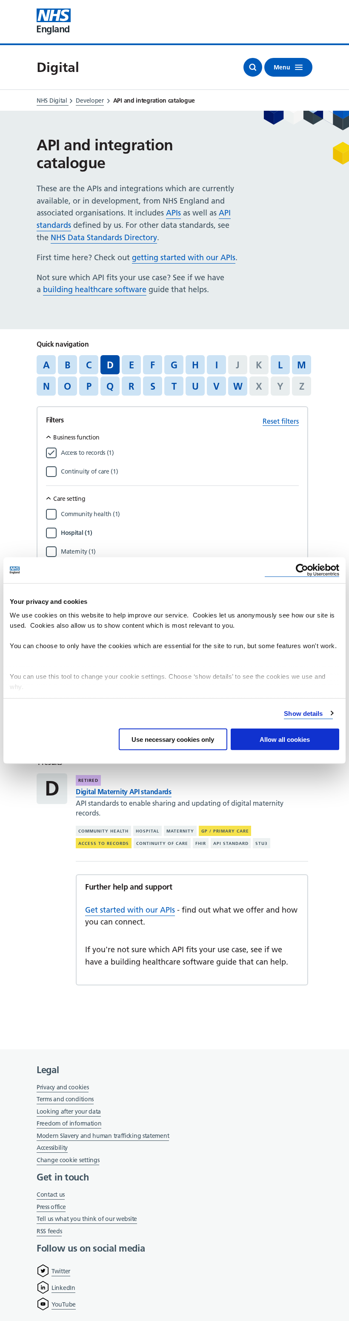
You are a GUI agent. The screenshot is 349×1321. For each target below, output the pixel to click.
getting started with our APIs (183, 257)
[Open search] (252, 67)
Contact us (51, 1194)
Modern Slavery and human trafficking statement (103, 1136)
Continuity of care (162, 843)
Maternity (180, 831)
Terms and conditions (65, 1099)
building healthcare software (94, 289)
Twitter (60, 1271)
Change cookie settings (68, 1160)
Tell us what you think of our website (87, 1219)
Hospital (147, 831)
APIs (173, 213)
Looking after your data (69, 1111)
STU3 (261, 843)
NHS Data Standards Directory (104, 237)
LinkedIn (63, 1288)
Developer (89, 100)
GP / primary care (225, 831)
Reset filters (281, 421)
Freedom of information (69, 1123)
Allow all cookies (285, 739)
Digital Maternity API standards (124, 791)
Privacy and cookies (63, 1087)
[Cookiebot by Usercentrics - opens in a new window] (302, 570)
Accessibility (52, 1148)
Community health (103, 831)
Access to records (103, 843)
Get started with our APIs (130, 910)
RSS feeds (49, 1231)
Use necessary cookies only (173, 739)
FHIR (200, 843)
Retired (88, 780)
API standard (231, 843)
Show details (303, 713)
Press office (51, 1207)
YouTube (63, 1304)
